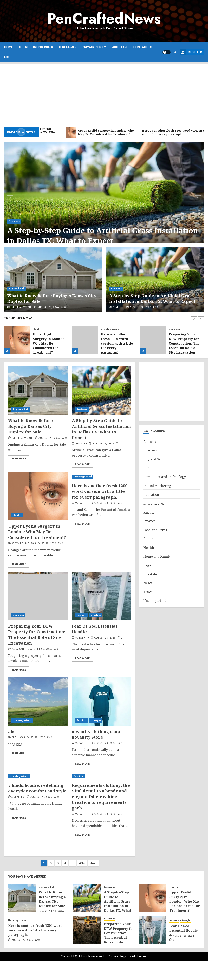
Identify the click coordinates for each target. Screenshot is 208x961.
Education (151, 494)
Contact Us (143, 47)
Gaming (149, 538)
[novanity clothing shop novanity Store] (101, 701)
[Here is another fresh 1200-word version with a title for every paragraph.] (85, 340)
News (147, 583)
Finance (149, 521)
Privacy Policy (94, 47)
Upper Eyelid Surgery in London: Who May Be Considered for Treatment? (49, 343)
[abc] (38, 701)
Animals (149, 441)
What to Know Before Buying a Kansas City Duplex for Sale (30, 426)
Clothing (150, 468)
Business (14, 221)
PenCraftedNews (104, 18)
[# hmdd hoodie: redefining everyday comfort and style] (38, 776)
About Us (119, 47)
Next (93, 863)
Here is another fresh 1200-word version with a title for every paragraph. (117, 343)
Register (195, 52)
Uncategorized (110, 329)
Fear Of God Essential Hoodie (183, 928)
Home (8, 47)
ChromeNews (117, 956)
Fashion (81, 615)
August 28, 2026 (48, 307)
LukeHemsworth (21, 307)
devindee (118, 307)
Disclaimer (67, 47)
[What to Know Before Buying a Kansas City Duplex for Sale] (53, 279)
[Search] (175, 52)
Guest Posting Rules (36, 47)
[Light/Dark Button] (166, 52)
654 (82, 863)
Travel (148, 592)
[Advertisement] (104, 92)
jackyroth (18, 649)
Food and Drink (155, 530)
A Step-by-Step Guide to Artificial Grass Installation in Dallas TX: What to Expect (102, 236)
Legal (147, 565)
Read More (18, 458)
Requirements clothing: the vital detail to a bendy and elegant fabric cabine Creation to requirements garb (101, 797)
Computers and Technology (164, 477)
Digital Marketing (157, 486)
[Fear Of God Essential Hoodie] (101, 596)
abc (11, 731)
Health (37, 329)
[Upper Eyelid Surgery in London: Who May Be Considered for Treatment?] (17, 340)
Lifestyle (95, 615)
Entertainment (154, 503)
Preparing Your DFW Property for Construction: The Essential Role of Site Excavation (184, 343)
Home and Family (157, 556)
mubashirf (82, 503)
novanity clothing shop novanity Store (96, 734)
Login (9, 57)
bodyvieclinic (20, 543)
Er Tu (14, 737)
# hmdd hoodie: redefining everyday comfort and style (37, 788)
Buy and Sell (17, 288)
